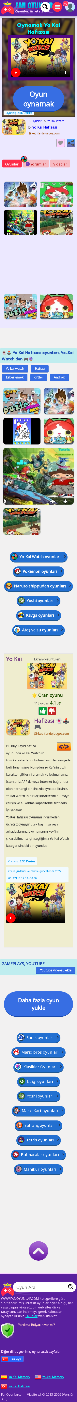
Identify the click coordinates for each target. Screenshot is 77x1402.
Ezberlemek (14, 377)
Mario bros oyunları (40, 1052)
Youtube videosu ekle (55, 970)
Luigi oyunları (40, 1081)
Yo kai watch (15, 368)
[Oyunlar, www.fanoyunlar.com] (27, 8)
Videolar (60, 164)
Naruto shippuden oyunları (40, 586)
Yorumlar (36, 164)
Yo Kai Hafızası (19, 1386)
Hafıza (40, 368)
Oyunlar (12, 164)
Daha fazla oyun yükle (38, 1003)
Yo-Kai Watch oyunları (40, 556)
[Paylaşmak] (71, 143)
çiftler (38, 377)
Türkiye (15, 1359)
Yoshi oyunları (40, 600)
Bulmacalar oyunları (40, 1154)
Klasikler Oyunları (40, 1066)
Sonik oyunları (40, 1037)
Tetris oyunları (40, 1140)
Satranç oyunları (39, 1125)
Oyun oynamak (38, 99)
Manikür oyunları (40, 1169)
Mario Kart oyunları (40, 1110)
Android (59, 377)
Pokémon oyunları (40, 571)
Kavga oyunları (40, 615)
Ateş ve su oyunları (40, 629)
